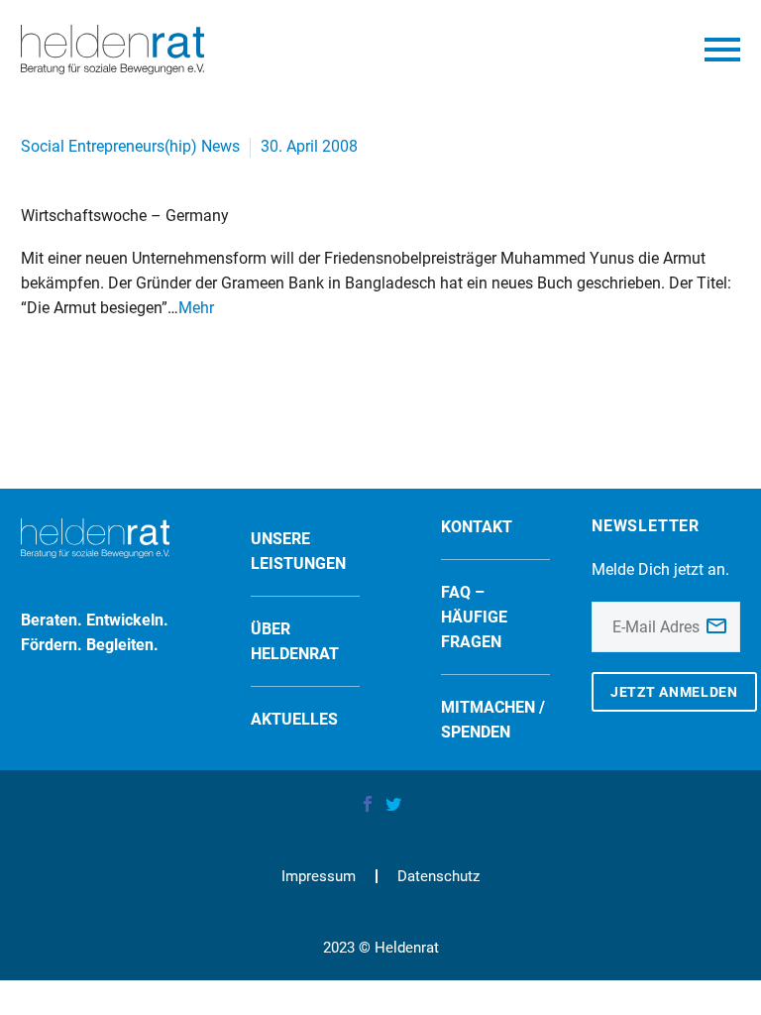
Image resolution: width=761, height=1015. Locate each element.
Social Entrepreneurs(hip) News (130, 146)
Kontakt (476, 526)
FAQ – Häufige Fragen (474, 617)
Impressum (318, 876)
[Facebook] (368, 804)
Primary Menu (722, 49)
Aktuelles (294, 719)
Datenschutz (438, 876)
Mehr (196, 307)
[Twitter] (393, 804)
